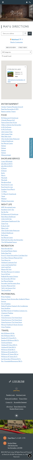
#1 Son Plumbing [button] (5, 297)
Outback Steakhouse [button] (7, 141)
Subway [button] (3, 146)
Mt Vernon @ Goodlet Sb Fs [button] (9, 352)
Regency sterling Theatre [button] (8, 111)
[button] (27, 2)
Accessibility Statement (20, 402)
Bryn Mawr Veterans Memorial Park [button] (11, 258)
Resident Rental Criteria (16, 409)
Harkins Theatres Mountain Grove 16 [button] (12, 107)
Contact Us (9, 402)
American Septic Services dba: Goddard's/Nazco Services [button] (15, 300)
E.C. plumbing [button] (5, 315)
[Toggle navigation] (2, 2)
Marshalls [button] (4, 178)
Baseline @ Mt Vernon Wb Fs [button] (10, 340)
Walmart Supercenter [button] (7, 201)
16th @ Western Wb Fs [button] (8, 336)
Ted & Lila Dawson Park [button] (8, 288)
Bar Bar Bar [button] (4, 212)
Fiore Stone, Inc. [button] (6, 260)
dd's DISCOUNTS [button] (6, 164)
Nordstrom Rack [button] (6, 182)
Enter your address (8, 33)
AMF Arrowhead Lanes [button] (8, 207)
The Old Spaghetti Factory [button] (9, 242)
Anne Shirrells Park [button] (6, 248)
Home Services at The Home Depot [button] (11, 318)
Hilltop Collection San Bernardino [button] (11, 125)
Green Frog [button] (4, 223)
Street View (23, 47)
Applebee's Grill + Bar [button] (7, 210)
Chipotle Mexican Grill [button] (8, 120)
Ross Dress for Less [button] (7, 185)
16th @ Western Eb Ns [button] (7, 333)
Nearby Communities (16, 42)
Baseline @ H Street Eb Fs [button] (8, 338)
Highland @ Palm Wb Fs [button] (8, 347)
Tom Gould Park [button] (6, 290)
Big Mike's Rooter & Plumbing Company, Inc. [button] (14, 311)
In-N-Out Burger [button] (6, 127)
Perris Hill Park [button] (5, 274)
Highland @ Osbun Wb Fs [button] (9, 345)
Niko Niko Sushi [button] (6, 136)
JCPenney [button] (4, 168)
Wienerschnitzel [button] (6, 155)
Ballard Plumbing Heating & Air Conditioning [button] (14, 306)
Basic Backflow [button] (5, 308)
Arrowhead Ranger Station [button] (9, 251)
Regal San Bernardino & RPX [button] (9, 109)
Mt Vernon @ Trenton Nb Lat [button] (9, 354)
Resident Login (10, 395)
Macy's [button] (3, 175)
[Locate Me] (25, 33)
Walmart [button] (4, 199)
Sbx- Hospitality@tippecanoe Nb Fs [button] (11, 361)
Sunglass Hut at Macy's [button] (8, 189)
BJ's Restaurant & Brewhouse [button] (9, 118)
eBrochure (9, 407)
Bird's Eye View (11, 47)
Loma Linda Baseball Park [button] (8, 265)
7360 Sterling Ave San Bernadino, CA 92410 (16, 80)
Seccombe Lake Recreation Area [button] (10, 283)
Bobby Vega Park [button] (6, 253)
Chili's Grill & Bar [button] (6, 219)
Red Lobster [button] (4, 235)
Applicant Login (21, 395)
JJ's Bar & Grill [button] (5, 226)
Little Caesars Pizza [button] (6, 132)
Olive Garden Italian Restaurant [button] (10, 139)
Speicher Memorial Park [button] (8, 286)
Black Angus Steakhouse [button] (8, 217)
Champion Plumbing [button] (7, 313)
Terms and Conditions (11, 399)
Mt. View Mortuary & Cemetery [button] (10, 272)
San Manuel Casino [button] (7, 143)
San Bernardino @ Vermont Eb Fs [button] (11, 359)
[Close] (25, 67)
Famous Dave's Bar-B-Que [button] (9, 122)
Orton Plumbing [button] (5, 327)
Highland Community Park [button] (9, 262)
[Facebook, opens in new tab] (16, 415)
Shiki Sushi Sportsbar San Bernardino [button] (12, 240)
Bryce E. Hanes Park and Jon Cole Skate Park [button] (14, 255)
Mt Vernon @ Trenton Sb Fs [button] (9, 356)
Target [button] (3, 196)
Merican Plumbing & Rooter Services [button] (12, 325)
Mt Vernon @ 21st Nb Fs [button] (8, 350)
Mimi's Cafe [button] (4, 228)
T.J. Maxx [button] (4, 191)
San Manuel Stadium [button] (7, 281)
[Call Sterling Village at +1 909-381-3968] (30, 2)
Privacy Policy (23, 399)
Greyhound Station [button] (6, 342)
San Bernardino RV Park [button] (8, 279)
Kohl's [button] (3, 173)
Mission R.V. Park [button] (6, 269)
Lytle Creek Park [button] (6, 267)
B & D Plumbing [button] (5, 304)
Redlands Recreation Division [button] (9, 276)
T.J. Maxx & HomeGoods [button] (8, 194)
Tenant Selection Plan (20, 407)
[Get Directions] (30, 33)
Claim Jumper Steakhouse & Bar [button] (10, 221)
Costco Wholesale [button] (6, 161)
